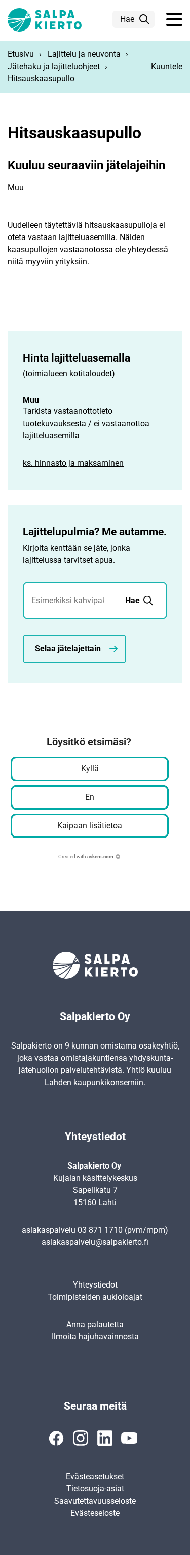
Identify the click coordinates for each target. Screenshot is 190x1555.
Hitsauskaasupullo (41, 78)
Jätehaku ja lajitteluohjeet (54, 66)
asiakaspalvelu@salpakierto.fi (95, 1242)
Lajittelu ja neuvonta (84, 54)
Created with (85, 856)
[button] (174, 20)
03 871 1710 (100, 1230)
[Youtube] (129, 1438)
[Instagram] (80, 1438)
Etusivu (21, 54)
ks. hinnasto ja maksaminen (73, 463)
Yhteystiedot (95, 1285)
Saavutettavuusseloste (95, 1501)
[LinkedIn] (104, 1438)
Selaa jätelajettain (68, 648)
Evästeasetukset (95, 1476)
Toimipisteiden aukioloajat (95, 1297)
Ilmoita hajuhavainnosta (95, 1336)
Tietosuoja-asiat (95, 1488)
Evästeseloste (95, 1513)
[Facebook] (56, 1438)
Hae (127, 19)
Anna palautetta (95, 1324)
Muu (16, 187)
